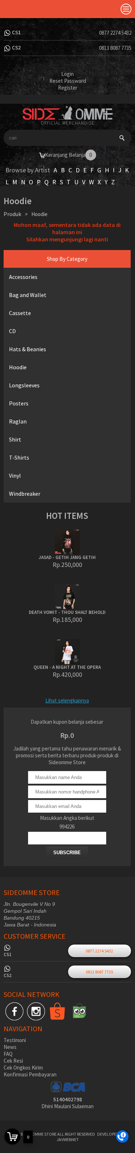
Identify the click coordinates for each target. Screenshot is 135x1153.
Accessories (23, 276)
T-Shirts (19, 457)
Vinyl (15, 475)
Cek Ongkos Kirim (23, 1067)
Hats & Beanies (27, 349)
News (10, 1047)
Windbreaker (24, 493)
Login (67, 73)
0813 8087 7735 (115, 47)
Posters (18, 403)
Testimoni (15, 1040)
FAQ (8, 1053)
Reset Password (67, 80)
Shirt (15, 439)
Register (67, 87)
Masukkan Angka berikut (67, 817)
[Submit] (122, 138)
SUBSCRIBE (67, 852)
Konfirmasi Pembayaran (30, 1074)
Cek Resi (13, 1060)
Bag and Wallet (27, 294)
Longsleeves (24, 385)
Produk (12, 214)
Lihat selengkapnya (67, 700)
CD (12, 331)
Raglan (18, 421)
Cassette (20, 313)
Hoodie (18, 367)
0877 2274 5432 (115, 32)
